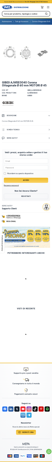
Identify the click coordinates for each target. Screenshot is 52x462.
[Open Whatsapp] (49, 451)
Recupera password (11, 185)
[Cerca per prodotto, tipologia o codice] (47, 13)
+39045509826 (13, 215)
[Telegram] (29, 415)
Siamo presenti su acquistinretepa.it (26, 447)
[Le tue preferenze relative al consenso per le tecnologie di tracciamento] (2, 243)
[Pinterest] (41, 409)
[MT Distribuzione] (15, 7)
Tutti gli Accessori (22, 21)
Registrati (26, 196)
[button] (26, 115)
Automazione (7, 21)
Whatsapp (39, 2)
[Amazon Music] (23, 415)
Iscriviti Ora (27, 432)
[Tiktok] (35, 409)
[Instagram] (29, 409)
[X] (16, 409)
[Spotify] (47, 409)
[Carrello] (42, 7)
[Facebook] (4, 409)
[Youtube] (23, 409)
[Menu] (48, 7)
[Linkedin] (10, 409)
